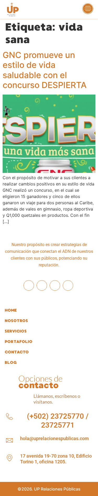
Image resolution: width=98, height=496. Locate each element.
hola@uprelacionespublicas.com (54, 438)
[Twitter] (68, 285)
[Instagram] (42, 285)
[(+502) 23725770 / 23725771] (9, 416)
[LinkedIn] (55, 285)
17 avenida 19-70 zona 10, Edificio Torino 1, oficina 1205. (56, 458)
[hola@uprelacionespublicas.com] (9, 440)
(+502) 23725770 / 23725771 (58, 420)
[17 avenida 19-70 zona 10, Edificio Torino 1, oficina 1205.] (9, 458)
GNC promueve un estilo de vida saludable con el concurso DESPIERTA (45, 70)
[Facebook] (29, 285)
